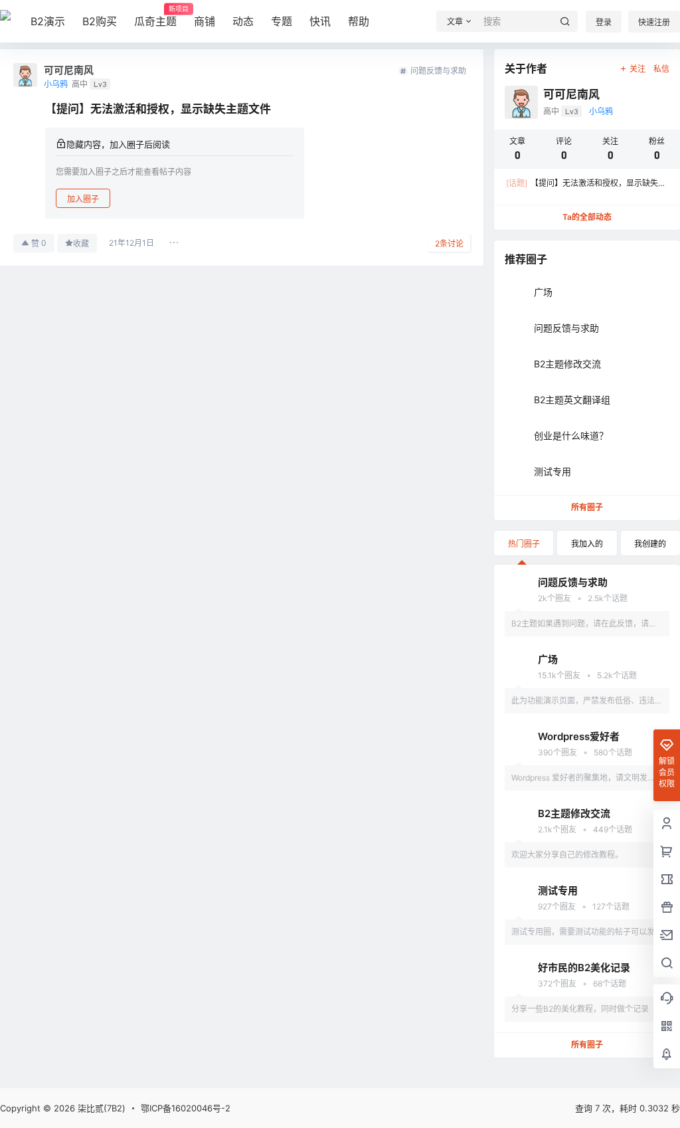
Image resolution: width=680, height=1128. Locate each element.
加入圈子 (83, 199)
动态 (243, 21)
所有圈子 (587, 507)
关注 (637, 69)
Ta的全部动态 (587, 217)
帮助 (358, 21)
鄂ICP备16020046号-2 (185, 1108)
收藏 (81, 243)
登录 (604, 22)
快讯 (320, 21)
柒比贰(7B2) (100, 1108)
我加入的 (587, 544)
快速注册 (654, 22)
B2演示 (48, 21)
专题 (281, 21)
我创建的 (650, 544)
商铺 (204, 21)
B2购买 (99, 21)
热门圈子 (524, 544)
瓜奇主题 (155, 17)
